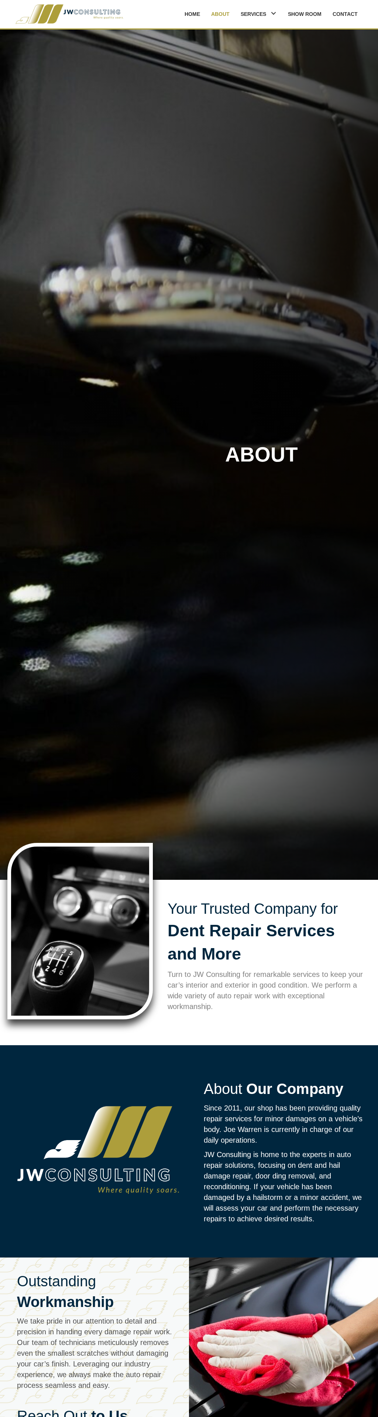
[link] (192, 13)
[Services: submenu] (273, 13)
